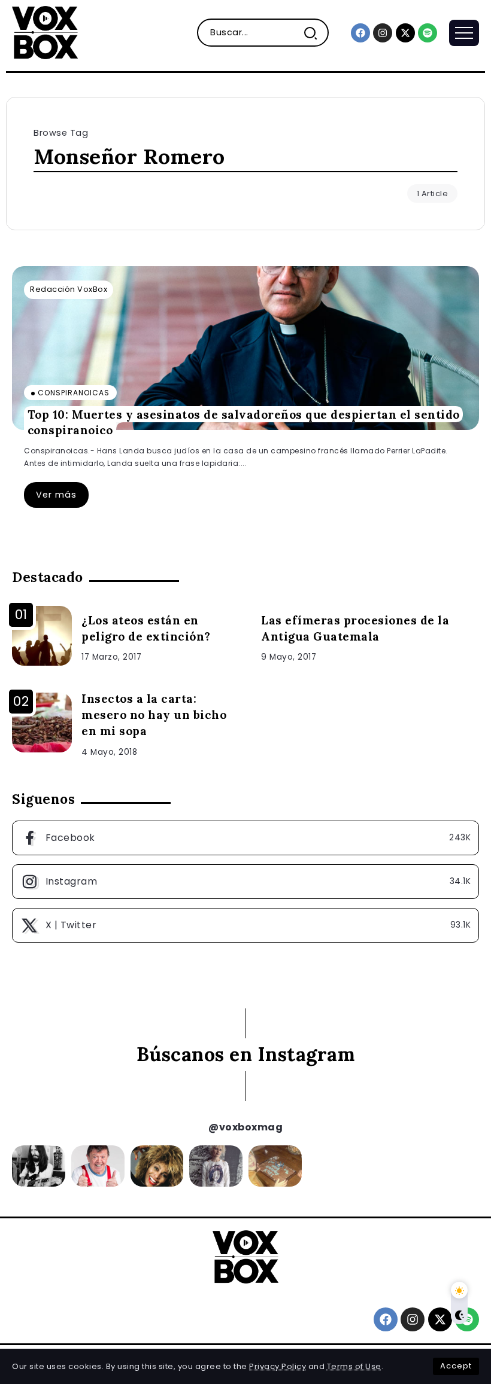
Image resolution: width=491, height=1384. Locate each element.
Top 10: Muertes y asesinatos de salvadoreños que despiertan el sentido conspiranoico (244, 422)
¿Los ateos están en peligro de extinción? (146, 628)
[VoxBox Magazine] (45, 32)
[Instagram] (382, 32)
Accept (456, 1365)
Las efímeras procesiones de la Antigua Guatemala (355, 628)
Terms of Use (354, 1366)
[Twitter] (245, 925)
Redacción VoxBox (68, 289)
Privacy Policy (277, 1366)
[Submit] (315, 32)
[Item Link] (245, 348)
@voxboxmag (245, 1127)
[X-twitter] (405, 32)
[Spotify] (427, 32)
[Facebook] (360, 32)
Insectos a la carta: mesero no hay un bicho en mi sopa (153, 714)
